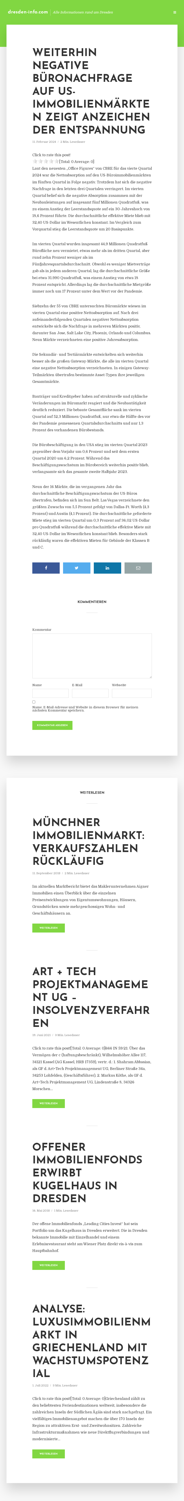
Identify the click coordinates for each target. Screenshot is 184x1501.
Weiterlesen (48, 928)
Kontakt (112, 12)
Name (37, 685)
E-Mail (77, 685)
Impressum (133, 12)
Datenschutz (157, 12)
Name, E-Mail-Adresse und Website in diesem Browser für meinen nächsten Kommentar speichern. (85, 709)
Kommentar (41, 629)
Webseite (119, 685)
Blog (95, 12)
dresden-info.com (28, 12)
